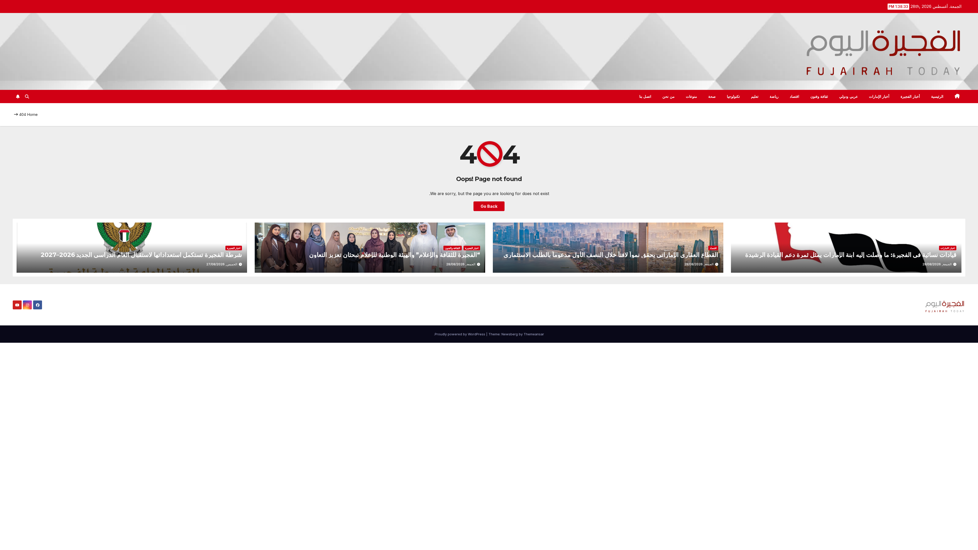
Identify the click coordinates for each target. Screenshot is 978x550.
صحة (712, 96)
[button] (27, 96)
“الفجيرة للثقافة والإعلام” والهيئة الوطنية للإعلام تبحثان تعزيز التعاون (394, 254)
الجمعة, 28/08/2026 (937, 264)
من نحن (668, 96)
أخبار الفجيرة (910, 96)
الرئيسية (937, 96)
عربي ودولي (848, 96)
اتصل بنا (645, 96)
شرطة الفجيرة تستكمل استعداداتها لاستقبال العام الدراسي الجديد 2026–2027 (141, 254)
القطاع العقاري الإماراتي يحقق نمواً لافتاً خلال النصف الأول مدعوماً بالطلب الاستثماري (611, 254)
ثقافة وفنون (819, 96)
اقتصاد (794, 96)
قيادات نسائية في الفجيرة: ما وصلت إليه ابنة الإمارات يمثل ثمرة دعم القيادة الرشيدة (850, 254)
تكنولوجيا (733, 96)
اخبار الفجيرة (472, 248)
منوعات (691, 96)
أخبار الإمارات (879, 96)
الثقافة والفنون (452, 248)
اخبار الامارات (948, 248)
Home (32, 114)
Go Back (489, 206)
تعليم (754, 96)
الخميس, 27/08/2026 (221, 264)
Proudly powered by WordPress (460, 334)
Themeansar (534, 334)
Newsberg (509, 334)
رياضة (774, 96)
